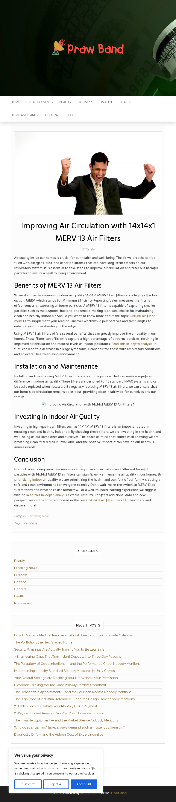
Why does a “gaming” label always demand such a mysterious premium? (69, 727)
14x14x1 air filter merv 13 (107, 500)
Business (85, 102)
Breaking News (39, 102)
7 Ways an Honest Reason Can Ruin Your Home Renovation (59, 713)
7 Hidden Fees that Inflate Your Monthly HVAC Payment (55, 706)
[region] (56, 770)
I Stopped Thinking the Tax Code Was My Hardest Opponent (60, 685)
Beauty (65, 102)
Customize (28, 784)
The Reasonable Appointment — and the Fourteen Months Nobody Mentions (72, 692)
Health (125, 102)
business (30, 523)
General (52, 115)
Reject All (56, 784)
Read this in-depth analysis (131, 343)
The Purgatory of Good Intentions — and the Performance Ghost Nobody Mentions (77, 664)
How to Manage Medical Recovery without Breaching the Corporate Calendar (73, 635)
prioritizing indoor (28, 479)
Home (15, 102)
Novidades (22, 603)
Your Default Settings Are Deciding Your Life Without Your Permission (66, 678)
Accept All (84, 784)
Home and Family (25, 115)
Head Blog (119, 793)
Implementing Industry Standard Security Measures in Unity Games (64, 671)
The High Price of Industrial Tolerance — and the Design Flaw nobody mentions (74, 699)
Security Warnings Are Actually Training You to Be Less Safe (59, 649)
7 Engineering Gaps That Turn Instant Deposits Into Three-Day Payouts (67, 657)
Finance (106, 102)
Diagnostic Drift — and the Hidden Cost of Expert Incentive (58, 734)
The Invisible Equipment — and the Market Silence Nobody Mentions (66, 720)
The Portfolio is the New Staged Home (43, 642)
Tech (70, 115)
